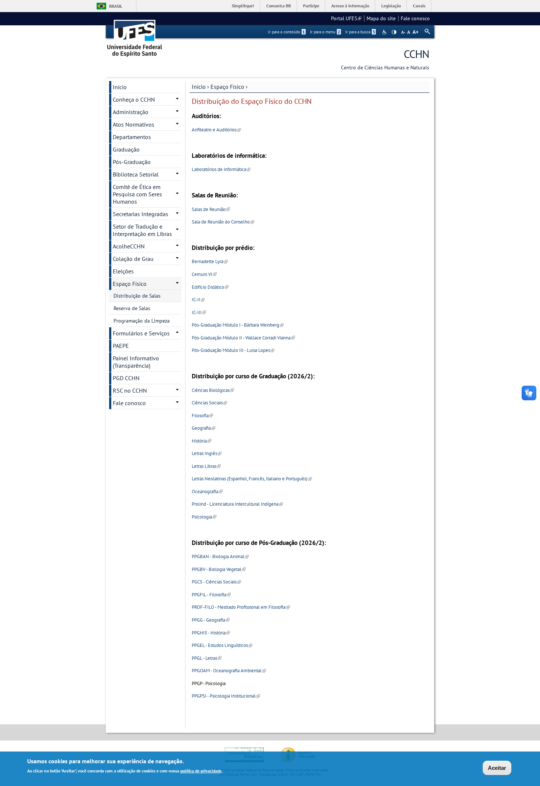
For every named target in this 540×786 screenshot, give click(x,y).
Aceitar (497, 768)
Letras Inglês (207, 453)
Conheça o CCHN (134, 99)
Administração (130, 112)
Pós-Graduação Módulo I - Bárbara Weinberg (238, 325)
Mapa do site (381, 18)
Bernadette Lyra (210, 261)
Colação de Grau (133, 258)
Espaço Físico (227, 86)
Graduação (126, 149)
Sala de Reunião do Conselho (223, 222)
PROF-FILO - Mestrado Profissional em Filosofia (241, 607)
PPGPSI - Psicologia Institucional (226, 696)
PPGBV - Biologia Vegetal (219, 569)
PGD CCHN (126, 378)
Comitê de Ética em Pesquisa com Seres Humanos (137, 194)
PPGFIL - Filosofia (211, 595)
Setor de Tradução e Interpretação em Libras (142, 230)
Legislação (391, 5)
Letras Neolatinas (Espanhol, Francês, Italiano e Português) (252, 479)
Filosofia (202, 415)
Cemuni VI (204, 274)
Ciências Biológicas (213, 390)
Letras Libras (206, 466)
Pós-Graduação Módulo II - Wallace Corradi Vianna (243, 338)
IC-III (199, 312)
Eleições (123, 271)
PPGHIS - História (211, 633)
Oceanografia (207, 491)
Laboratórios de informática (221, 169)
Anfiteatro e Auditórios (216, 130)
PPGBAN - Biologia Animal (220, 556)
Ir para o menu (325, 31)
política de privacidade (201, 771)
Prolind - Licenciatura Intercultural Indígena (237, 504)
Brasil (115, 6)
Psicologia (204, 517)
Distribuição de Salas (137, 295)
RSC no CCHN (130, 390)
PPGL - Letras (207, 658)
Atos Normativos (133, 124)
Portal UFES (346, 18)
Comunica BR (278, 5)
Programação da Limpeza (142, 320)
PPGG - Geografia (211, 620)
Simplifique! (243, 5)
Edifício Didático (210, 287)
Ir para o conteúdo (286, 31)
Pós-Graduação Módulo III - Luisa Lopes (233, 350)
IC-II (198, 299)
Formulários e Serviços (141, 333)
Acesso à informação (350, 5)
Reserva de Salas (132, 308)
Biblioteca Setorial (136, 174)
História (201, 441)
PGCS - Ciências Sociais (216, 582)
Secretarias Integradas (140, 214)
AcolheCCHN (129, 246)
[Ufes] (135, 36)
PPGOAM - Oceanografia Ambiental (229, 670)
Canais (419, 5)
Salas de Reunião (211, 209)
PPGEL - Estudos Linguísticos (222, 645)
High (393, 32)
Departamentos (132, 137)
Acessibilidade (385, 32)
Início (199, 86)
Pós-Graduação (132, 161)
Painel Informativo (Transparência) (136, 361)
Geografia (203, 428)
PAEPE (121, 345)
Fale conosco (415, 18)
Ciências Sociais (209, 403)
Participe (311, 5)
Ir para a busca (360, 31)
